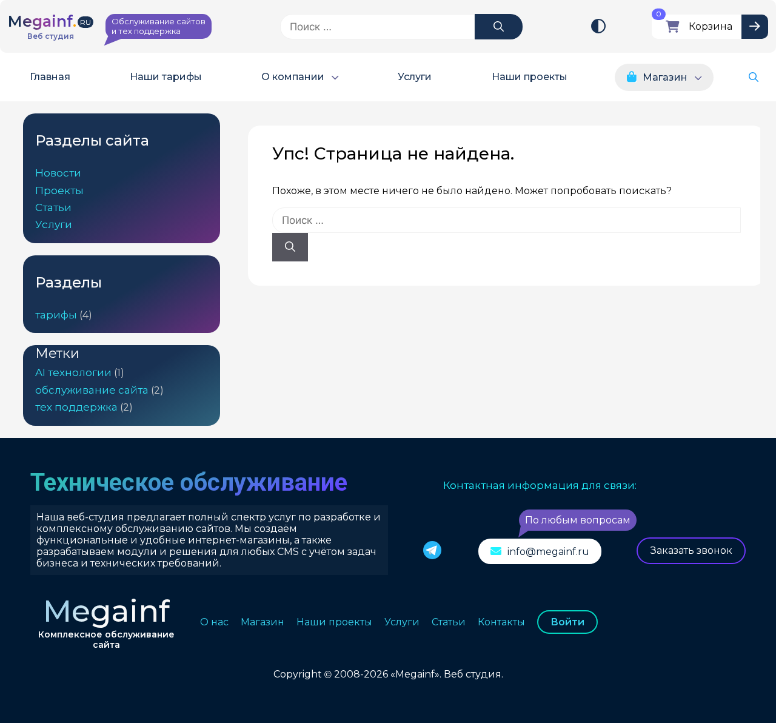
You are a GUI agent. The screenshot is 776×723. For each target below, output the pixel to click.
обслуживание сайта (92, 390)
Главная (50, 77)
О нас (214, 622)
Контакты (501, 622)
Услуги (415, 77)
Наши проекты (529, 77)
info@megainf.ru (548, 551)
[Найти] (499, 26)
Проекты (59, 190)
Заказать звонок (691, 550)
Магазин (665, 77)
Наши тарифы (166, 77)
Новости (58, 173)
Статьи (53, 207)
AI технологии (73, 372)
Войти (567, 622)
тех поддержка (76, 407)
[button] (753, 77)
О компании (292, 77)
